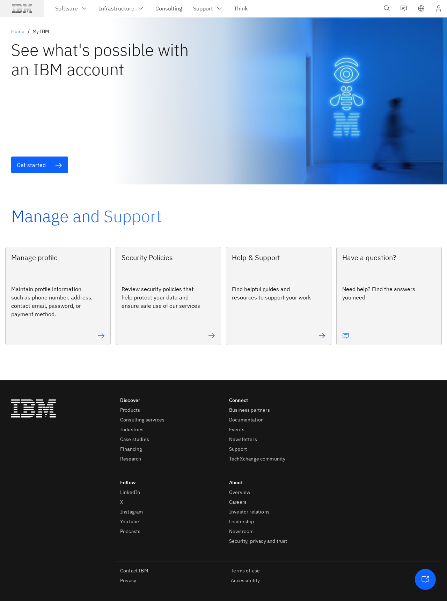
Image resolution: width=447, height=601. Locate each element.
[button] (421, 8)
